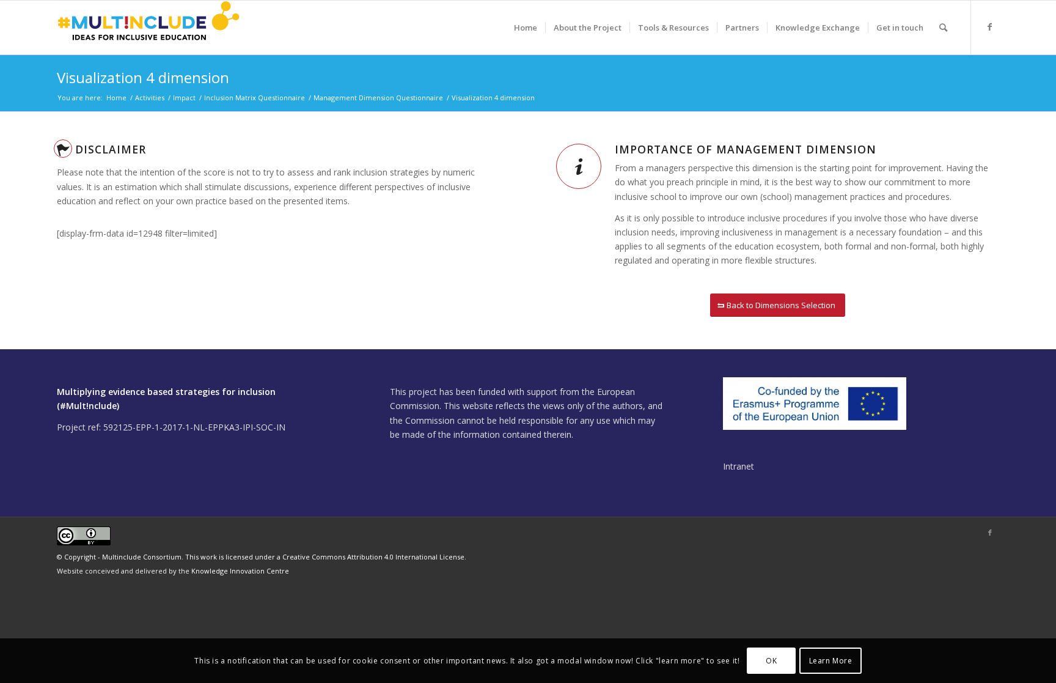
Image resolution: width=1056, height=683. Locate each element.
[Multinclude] (148, 27)
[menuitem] (525, 27)
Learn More (831, 660)
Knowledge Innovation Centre (240, 570)
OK (771, 660)
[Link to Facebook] (990, 27)
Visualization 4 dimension (143, 77)
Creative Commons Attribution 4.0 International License (373, 556)
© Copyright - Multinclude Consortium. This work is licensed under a (169, 556)
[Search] (943, 27)
